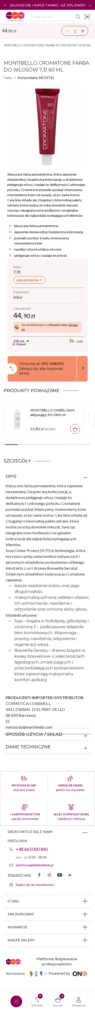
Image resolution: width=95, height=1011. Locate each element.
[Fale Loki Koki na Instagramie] (49, 875)
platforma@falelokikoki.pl (35, 865)
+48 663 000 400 (32, 849)
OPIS (11, 476)
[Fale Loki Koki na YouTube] (59, 875)
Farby (8, 78)
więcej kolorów (28, 280)
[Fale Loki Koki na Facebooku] (39, 875)
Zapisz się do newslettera (34, 885)
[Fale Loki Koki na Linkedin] (69, 875)
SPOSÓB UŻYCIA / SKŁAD (34, 734)
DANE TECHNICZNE (28, 747)
